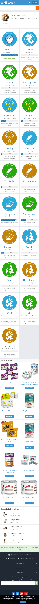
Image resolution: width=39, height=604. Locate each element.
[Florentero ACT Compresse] (9, 400)
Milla (9, 27)
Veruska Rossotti (18, 15)
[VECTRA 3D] (9, 371)
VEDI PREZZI (9, 388)
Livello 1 (5, 23)
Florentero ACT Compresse (9, 411)
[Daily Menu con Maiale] (29, 430)
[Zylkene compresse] (29, 459)
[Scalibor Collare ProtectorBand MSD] (9, 429)
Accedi (35, 2)
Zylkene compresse (29, 470)
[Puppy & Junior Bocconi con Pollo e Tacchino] (9, 459)
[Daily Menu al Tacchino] (29, 400)
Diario (3, 27)
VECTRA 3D (9, 382)
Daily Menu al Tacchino (29, 411)
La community (19, 568)
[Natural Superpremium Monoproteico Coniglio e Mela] (29, 371)
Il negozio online (19, 572)
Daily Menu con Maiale (29, 441)
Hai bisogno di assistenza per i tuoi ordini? (19, 549)
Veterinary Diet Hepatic (9, 497)
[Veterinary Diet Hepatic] (9, 487)
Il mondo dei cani (19, 563)
